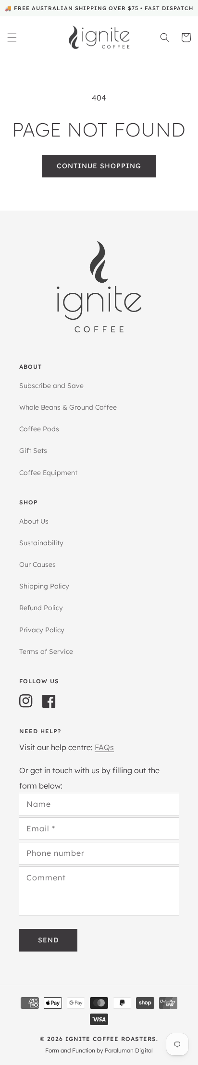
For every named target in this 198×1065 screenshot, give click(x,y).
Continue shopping (99, 166)
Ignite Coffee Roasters (110, 1038)
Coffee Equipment (48, 472)
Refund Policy (41, 607)
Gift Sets (33, 450)
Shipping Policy (44, 586)
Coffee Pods (39, 429)
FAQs (104, 747)
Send (48, 940)
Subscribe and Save (51, 385)
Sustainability (41, 543)
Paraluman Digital (129, 1050)
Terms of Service (46, 651)
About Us (34, 521)
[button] (12, 37)
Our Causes (37, 564)
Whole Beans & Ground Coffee (68, 407)
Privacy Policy (41, 630)
